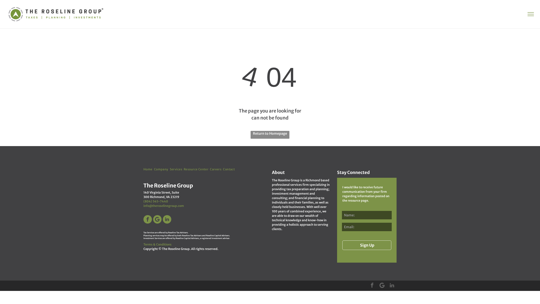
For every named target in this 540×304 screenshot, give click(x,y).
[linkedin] (167, 220)
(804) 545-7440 (155, 201)
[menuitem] (148, 169)
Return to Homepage (270, 133)
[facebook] (147, 220)
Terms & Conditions (157, 244)
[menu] (530, 14)
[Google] (157, 220)
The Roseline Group (176, 249)
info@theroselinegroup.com (163, 206)
